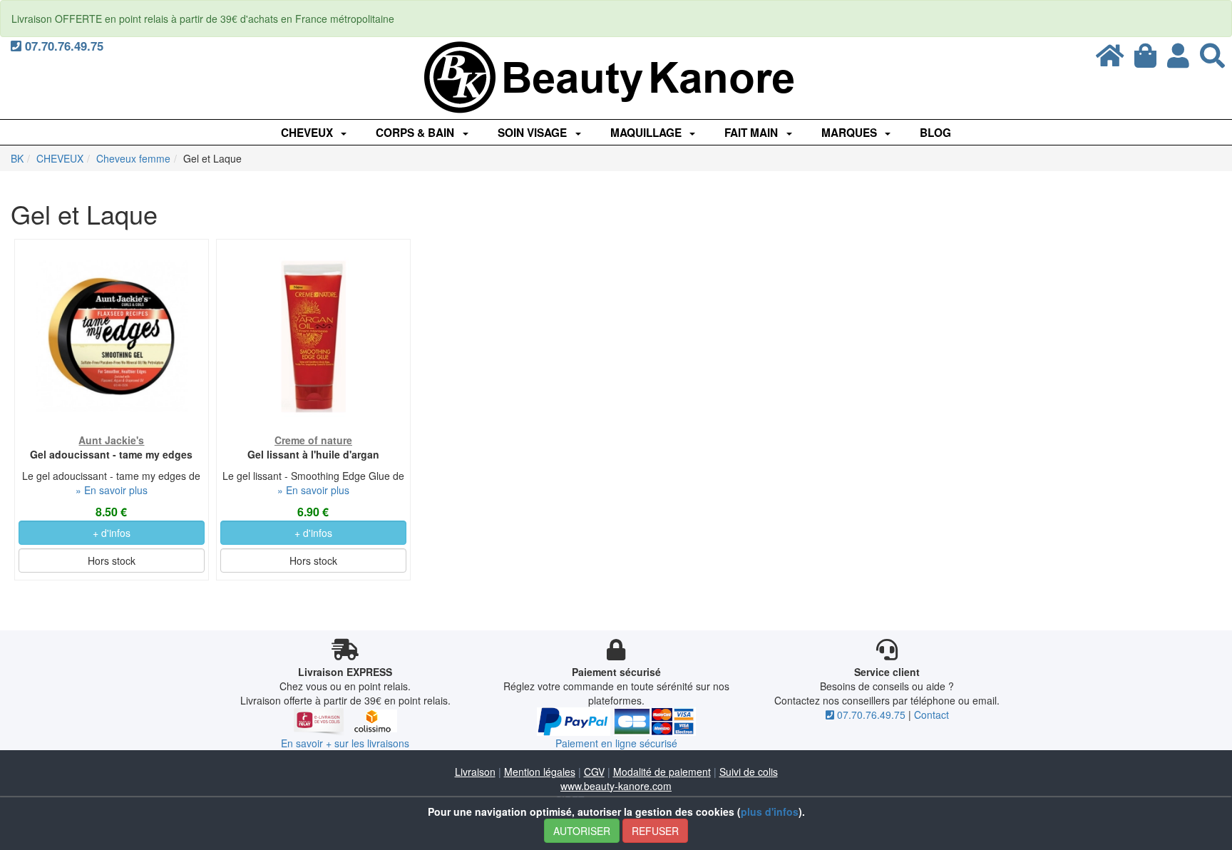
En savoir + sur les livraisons (345, 743)
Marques (850, 132)
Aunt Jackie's (111, 440)
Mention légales (539, 771)
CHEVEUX (308, 132)
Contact (931, 714)
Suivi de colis (748, 771)
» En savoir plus (112, 490)
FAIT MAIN (752, 132)
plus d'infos (770, 811)
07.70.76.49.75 (62, 45)
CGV (594, 771)
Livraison (475, 771)
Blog (935, 132)
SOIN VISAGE (534, 132)
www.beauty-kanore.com (616, 786)
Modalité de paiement (662, 771)
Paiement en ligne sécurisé (616, 743)
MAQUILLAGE (647, 132)
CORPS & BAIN (416, 132)
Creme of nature (313, 440)
